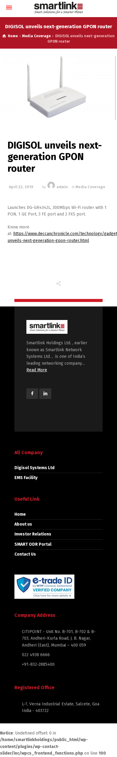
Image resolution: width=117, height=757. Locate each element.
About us (23, 524)
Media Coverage (90, 187)
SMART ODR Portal (32, 544)
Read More (36, 369)
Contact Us (25, 554)
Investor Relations (32, 534)
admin (62, 187)
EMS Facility (26, 477)
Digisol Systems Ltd (34, 467)
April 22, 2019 (21, 187)
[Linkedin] (45, 393)
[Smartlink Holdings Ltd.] (58, 7)
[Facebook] (32, 393)
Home (20, 514)
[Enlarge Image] (59, 88)
